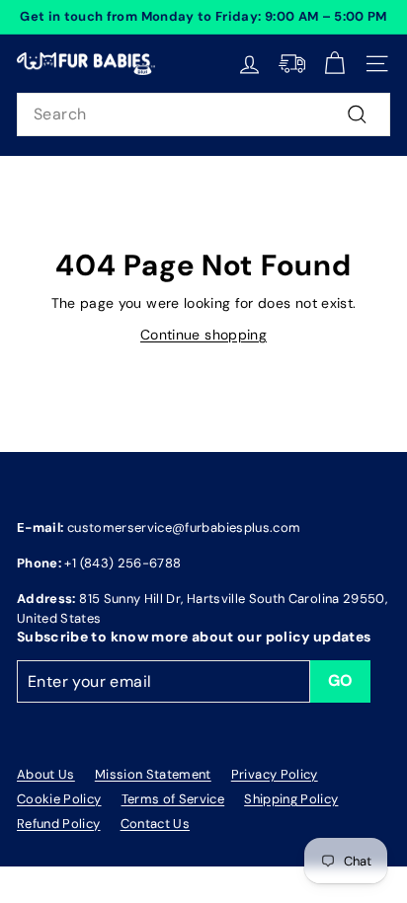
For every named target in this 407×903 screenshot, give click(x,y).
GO (341, 680)
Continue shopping (203, 334)
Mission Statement (153, 774)
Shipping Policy (291, 798)
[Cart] (334, 64)
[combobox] (203, 114)
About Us (46, 774)
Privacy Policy (274, 774)
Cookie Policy (59, 798)
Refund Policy (59, 823)
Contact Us (156, 823)
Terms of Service (173, 798)
